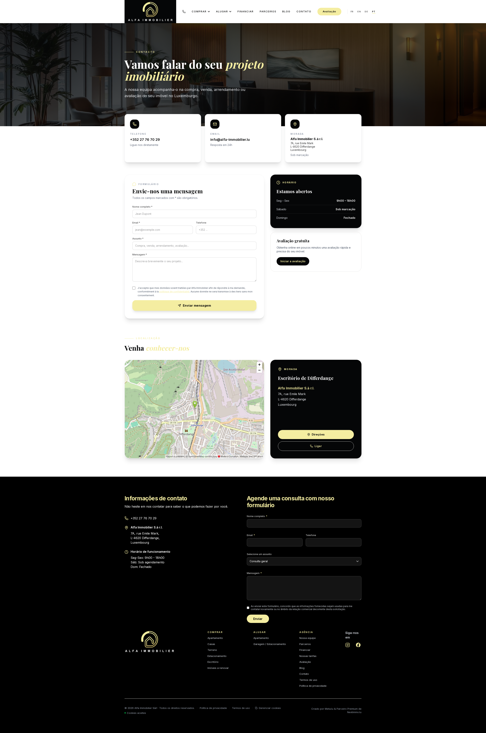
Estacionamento (216, 655)
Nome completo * (142, 206)
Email (251, 535)
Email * (136, 222)
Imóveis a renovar (218, 667)
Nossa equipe (307, 637)
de (366, 11)
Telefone (201, 222)
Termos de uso (308, 679)
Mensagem (254, 573)
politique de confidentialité (174, 291)
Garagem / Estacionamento (269, 644)
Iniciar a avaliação (292, 261)
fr (352, 11)
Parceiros (268, 11)
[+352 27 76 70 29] (184, 11)
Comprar (199, 11)
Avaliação (329, 11)
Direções (318, 434)
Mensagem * (139, 254)
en (359, 11)
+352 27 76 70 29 (143, 518)
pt (374, 11)
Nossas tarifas (307, 655)
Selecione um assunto (259, 554)
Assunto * (138, 238)
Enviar (258, 619)
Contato (304, 11)
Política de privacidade (313, 685)
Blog (286, 11)
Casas (211, 644)
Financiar (245, 11)
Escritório (213, 661)
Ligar (318, 446)
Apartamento (215, 637)
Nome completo (257, 516)
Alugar (222, 11)
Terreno (212, 649)
